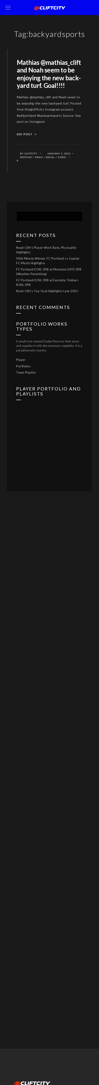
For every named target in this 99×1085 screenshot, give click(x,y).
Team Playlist (26, 372)
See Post (24, 134)
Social (50, 157)
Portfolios (23, 366)
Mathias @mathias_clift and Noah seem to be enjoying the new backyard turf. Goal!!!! (49, 74)
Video (62, 157)
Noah (39, 157)
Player (20, 360)
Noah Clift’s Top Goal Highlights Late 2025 (47, 291)
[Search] (76, 215)
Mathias (26, 157)
